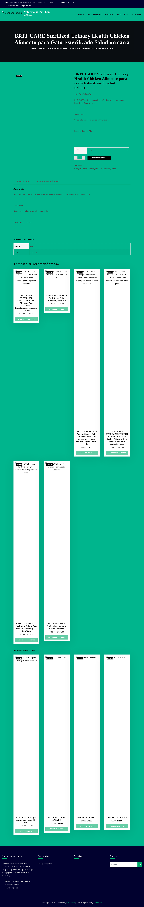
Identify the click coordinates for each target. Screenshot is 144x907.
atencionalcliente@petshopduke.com (18, 5)
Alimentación (89, 169)
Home (33, 48)
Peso (77, 149)
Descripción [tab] (23, 181)
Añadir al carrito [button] (87, 453)
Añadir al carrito (99, 158)
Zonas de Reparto (94, 14)
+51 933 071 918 (67, 2)
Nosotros (109, 14)
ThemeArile (98, 903)
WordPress (70, 903)
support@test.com (12, 884)
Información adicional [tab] (48, 181)
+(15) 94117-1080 (12, 888)
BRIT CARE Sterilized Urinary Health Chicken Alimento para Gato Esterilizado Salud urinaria (76, 48)
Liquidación (136, 14)
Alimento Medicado (102, 169)
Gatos (113, 169)
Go (140, 865)
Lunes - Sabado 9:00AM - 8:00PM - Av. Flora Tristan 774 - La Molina (29, 2)
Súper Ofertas (122, 14)
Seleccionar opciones (26, 319)
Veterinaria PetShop (37, 11)
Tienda (80, 14)
